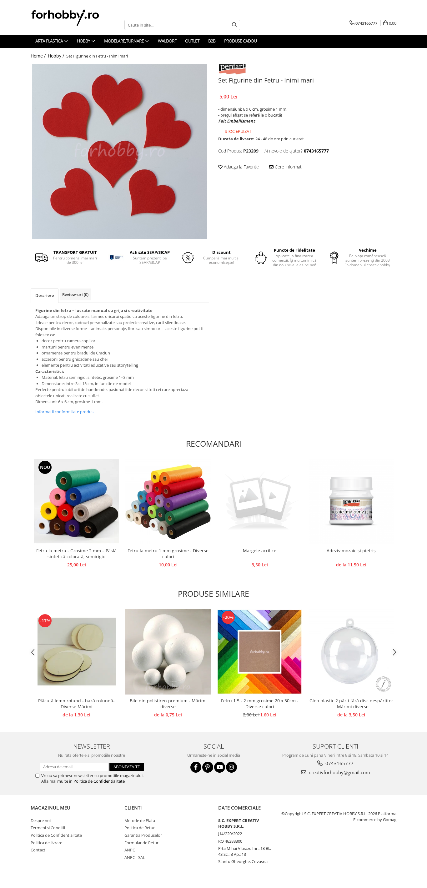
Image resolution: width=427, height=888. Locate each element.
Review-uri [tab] (75, 294)
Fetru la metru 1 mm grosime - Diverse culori (168, 553)
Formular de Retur (141, 842)
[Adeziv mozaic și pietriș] (351, 501)
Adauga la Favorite (241, 167)
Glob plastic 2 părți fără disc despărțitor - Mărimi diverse (351, 704)
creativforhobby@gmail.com (339, 772)
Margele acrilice (259, 551)
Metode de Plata (139, 820)
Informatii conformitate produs (64, 411)
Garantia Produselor (143, 835)
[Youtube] (219, 767)
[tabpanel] (120, 151)
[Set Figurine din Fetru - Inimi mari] (120, 151)
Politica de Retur (139, 827)
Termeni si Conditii (48, 827)
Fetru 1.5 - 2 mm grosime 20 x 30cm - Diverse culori (260, 704)
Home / (39, 56)
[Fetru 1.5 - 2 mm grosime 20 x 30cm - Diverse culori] (259, 652)
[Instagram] (231, 767)
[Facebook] (195, 767)
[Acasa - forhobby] (71, 17)
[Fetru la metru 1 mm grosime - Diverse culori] (168, 501)
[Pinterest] (207, 767)
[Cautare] (234, 25)
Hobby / (56, 56)
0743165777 (339, 763)
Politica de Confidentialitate (99, 781)
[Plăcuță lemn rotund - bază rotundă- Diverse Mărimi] (76, 652)
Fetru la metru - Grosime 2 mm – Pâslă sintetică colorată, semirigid (76, 553)
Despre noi (41, 820)
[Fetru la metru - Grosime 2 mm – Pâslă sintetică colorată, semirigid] (76, 501)
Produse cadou (240, 41)
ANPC (129, 850)
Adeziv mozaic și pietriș (351, 551)
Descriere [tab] (44, 295)
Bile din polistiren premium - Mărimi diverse (168, 704)
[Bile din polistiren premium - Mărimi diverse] (168, 652)
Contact (38, 850)
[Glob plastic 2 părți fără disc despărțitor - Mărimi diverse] (351, 652)
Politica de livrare (46, 842)
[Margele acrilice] (259, 501)
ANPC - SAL (134, 857)
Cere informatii (289, 167)
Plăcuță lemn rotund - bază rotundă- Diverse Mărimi (76, 704)
